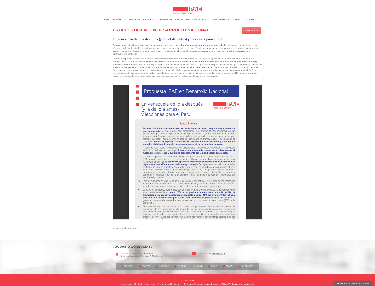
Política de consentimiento (241, 284)
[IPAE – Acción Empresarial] (187, 10)
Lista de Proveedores (145, 284)
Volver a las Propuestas (125, 228)
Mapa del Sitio (220, 284)
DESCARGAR (251, 30)
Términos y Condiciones (170, 284)
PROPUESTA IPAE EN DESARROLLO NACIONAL (161, 30)
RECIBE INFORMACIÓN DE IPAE (354, 283)
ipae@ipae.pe (218, 253)
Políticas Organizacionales (197, 284)
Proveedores (127, 284)
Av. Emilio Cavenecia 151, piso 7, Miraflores (141, 256)
